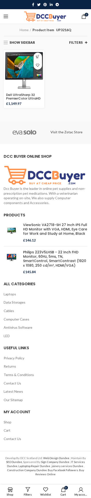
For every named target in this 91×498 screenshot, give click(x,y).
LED (7, 336)
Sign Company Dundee (55, 461)
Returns (10, 366)
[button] (37, 57)
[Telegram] (57, 4)
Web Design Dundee (56, 458)
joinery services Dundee (68, 466)
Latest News (13, 391)
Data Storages (14, 302)
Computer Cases (16, 319)
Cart (7, 430)
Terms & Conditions (19, 375)
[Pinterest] (45, 4)
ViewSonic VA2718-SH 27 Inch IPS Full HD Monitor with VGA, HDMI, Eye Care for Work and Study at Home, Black (55, 229)
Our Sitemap (13, 400)
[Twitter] (39, 4)
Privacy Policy (14, 358)
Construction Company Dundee (27, 470)
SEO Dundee (14, 461)
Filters (76, 42)
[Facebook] (33, 4)
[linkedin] (51, 4)
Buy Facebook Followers (63, 470)
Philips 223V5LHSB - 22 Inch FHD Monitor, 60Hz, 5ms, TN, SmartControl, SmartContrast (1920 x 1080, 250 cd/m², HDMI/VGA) (54, 259)
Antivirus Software (18, 327)
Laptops (10, 294)
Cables (9, 311)
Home (24, 30)
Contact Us (12, 383)
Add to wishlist (37, 65)
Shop (7, 422)
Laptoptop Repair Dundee (34, 466)
